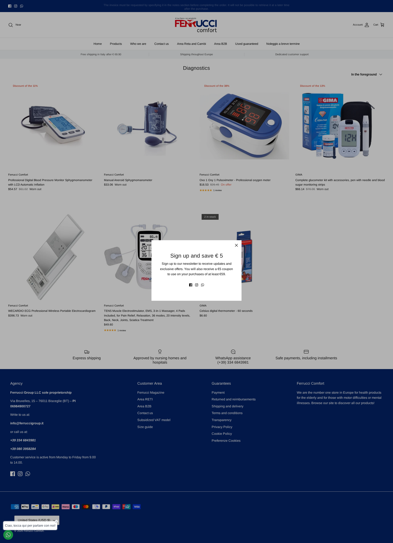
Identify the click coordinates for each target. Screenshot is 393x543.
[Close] (236, 245)
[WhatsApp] (202, 284)
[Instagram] (196, 284)
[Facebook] (190, 284)
